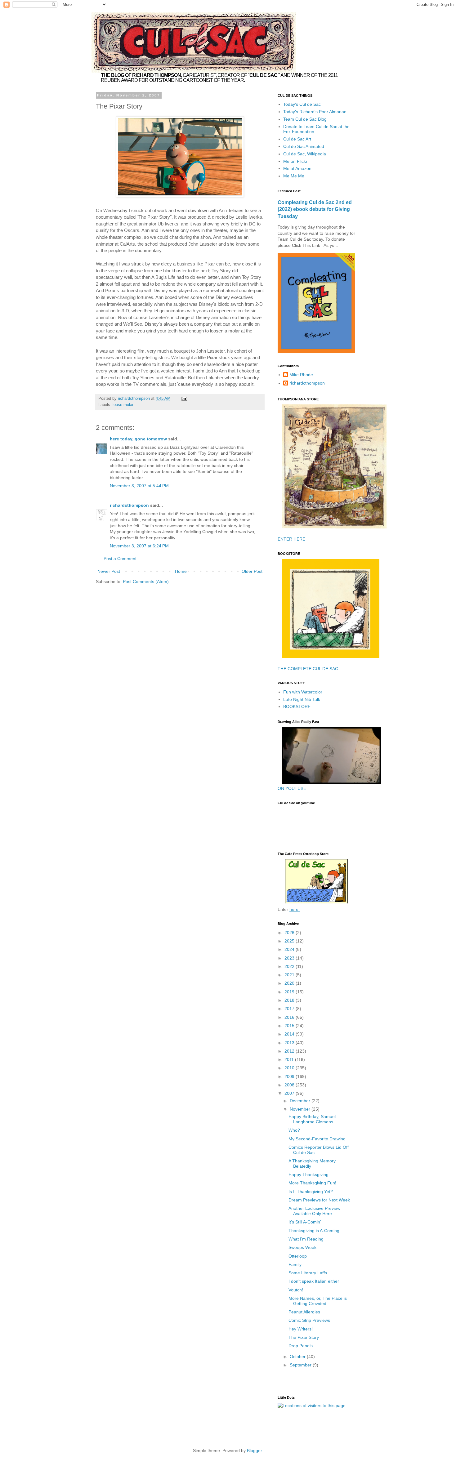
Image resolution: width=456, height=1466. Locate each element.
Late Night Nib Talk (301, 699)
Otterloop (297, 1256)
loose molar (123, 405)
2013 (290, 1042)
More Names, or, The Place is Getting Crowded (317, 1301)
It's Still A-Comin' (304, 1221)
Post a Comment (120, 558)
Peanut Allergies (304, 1311)
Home (181, 571)
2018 (290, 1000)
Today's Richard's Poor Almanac (314, 111)
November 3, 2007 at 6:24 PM (139, 545)
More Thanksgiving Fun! (312, 1182)
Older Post (252, 571)
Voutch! (295, 1289)
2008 (290, 1084)
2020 (290, 983)
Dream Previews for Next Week (319, 1199)
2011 (289, 1059)
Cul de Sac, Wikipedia (304, 153)
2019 (290, 991)
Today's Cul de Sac (302, 104)
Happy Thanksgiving (308, 1174)
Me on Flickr (295, 161)
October (298, 1356)
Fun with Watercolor (302, 691)
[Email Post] (184, 398)
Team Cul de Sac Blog (305, 119)
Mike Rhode (301, 374)
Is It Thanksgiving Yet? (310, 1191)
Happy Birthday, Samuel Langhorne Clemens (312, 1119)
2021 (290, 974)
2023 (290, 958)
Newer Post (108, 571)
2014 (290, 1034)
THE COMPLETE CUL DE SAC (308, 668)
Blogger (254, 1450)
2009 (290, 1076)
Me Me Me (293, 175)
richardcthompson (129, 505)
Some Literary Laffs (307, 1272)
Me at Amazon (297, 168)
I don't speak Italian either (313, 1281)
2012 (290, 1051)
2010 (290, 1067)
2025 (290, 940)
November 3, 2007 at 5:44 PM (139, 485)
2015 (290, 1025)
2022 (290, 966)
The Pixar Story (303, 1337)
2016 (290, 1017)
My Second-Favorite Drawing (317, 1138)
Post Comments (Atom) (146, 581)
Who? (294, 1130)
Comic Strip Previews (309, 1320)
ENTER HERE (291, 539)
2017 (290, 1008)
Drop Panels (300, 1345)
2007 (290, 1093)
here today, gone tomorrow (138, 438)
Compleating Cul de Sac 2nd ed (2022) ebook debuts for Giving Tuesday (315, 209)
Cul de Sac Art (297, 138)
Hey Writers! (300, 1328)
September (301, 1364)
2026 (290, 932)
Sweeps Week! (303, 1247)
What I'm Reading (306, 1239)
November (300, 1109)
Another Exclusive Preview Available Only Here (314, 1211)
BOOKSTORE (297, 706)
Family (295, 1264)
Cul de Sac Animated (303, 146)
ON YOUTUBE (292, 788)
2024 (290, 949)
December (300, 1100)
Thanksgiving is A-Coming (313, 1230)
